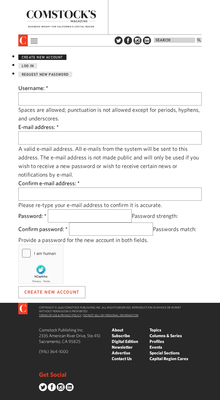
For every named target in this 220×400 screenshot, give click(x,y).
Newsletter (122, 347)
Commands (4, 395)
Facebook (128, 40)
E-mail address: (38, 127)
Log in (28, 66)
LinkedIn (147, 40)
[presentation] (23, 40)
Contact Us (122, 358)
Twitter (119, 40)
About (117, 329)
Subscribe (121, 335)
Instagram (137, 40)
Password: (32, 215)
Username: (33, 88)
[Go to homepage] (61, 19)
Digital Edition (125, 341)
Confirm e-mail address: (49, 183)
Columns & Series (166, 335)
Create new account (42, 57)
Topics (155, 329)
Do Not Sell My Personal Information (110, 315)
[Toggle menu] (33, 40)
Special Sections (165, 352)
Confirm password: (43, 229)
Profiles (157, 341)
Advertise (121, 352)
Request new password (45, 74)
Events (156, 347)
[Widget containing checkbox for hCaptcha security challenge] (41, 264)
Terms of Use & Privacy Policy (60, 315)
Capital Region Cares (169, 358)
